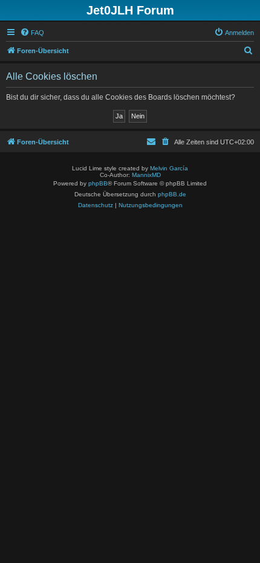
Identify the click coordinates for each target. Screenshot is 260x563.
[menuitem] (32, 32)
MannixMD (146, 175)
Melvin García (169, 168)
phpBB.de (172, 194)
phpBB (98, 183)
